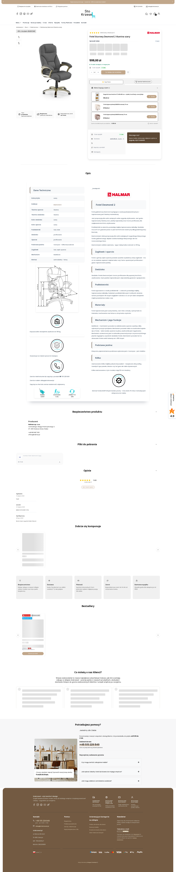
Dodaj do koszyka (114, 72)
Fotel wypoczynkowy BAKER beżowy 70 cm (115, 114)
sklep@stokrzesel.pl (153, 6)
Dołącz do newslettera (125, 831)
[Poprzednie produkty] (18, 550)
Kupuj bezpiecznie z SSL (71, 829)
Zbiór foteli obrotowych (96, 833)
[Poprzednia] (3, 2)
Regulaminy (67, 821)
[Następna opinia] (158, 694)
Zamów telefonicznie (144, 81)
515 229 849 (139, 6)
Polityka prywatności (70, 824)
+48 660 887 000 (34, 432)
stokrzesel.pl (19, 27)
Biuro (26, 27)
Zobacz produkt (33, 653)
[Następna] (172, 2)
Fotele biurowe (34, 27)
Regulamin (136, 834)
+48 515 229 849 (89, 744)
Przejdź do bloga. (42, 774)
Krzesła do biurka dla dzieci (97, 830)
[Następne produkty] (158, 550)
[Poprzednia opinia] (18, 694)
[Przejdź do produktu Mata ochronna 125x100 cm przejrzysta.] (33, 551)
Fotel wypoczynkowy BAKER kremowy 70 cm (115, 104)
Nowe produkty (94, 827)
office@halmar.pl (34, 435)
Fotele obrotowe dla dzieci (97, 824)
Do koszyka (33, 565)
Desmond (57, 205)
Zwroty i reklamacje (70, 827)
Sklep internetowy (87, 862)
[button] (128, 72)
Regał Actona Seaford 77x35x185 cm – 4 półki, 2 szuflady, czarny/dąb (123, 94)
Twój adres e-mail (123, 829)
